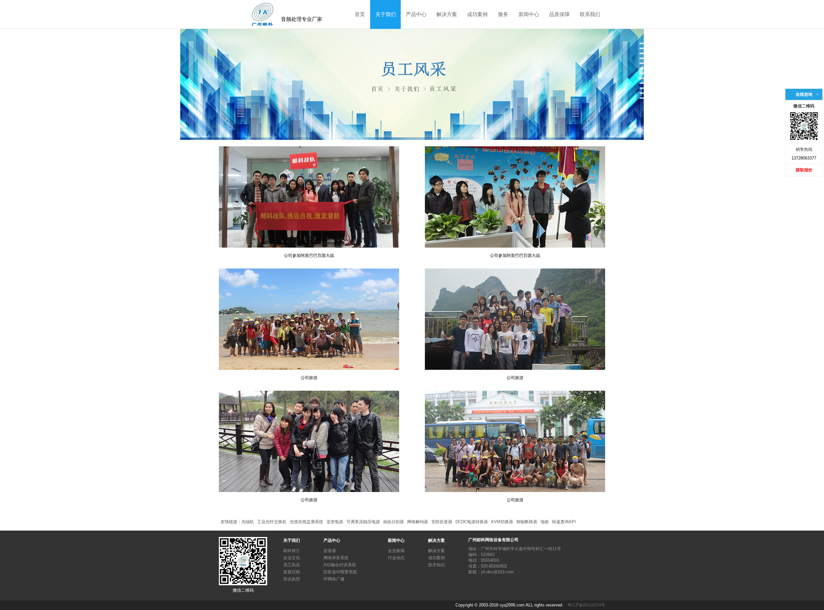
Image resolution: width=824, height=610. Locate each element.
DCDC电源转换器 (471, 521)
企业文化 (291, 557)
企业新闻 (396, 550)
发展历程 (291, 571)
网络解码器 (417, 521)
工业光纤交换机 (271, 521)
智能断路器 (526, 521)
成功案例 (477, 14)
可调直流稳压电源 (363, 521)
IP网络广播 (333, 579)
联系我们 (590, 14)
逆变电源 (334, 521)
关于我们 (385, 14)
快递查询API (564, 521)
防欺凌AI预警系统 (340, 571)
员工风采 (291, 564)
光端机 (247, 521)
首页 (360, 14)
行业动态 (396, 557)
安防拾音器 (441, 521)
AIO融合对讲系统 (339, 564)
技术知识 (436, 564)
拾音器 (329, 550)
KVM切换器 (502, 521)
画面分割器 (393, 521)
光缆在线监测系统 (306, 521)
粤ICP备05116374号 (586, 605)
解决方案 (446, 14)
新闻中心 (529, 14)
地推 (544, 521)
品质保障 (559, 14)
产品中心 (416, 14)
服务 (503, 14)
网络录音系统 (336, 557)
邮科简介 (291, 550)
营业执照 (291, 579)
